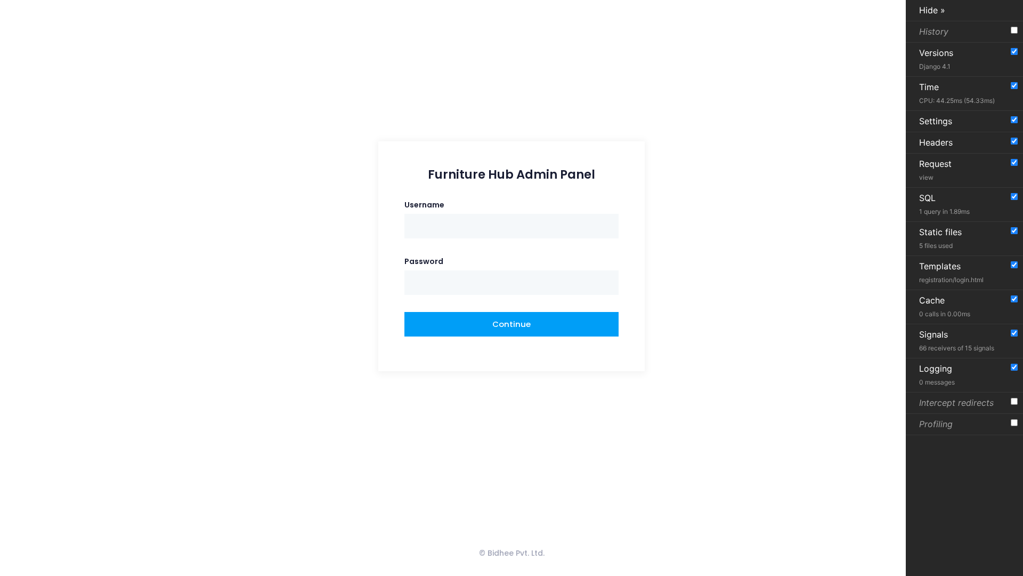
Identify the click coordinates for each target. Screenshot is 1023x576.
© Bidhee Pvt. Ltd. (512, 553)
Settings (935, 121)
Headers (936, 142)
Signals (956, 340)
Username (424, 204)
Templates (951, 272)
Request (935, 169)
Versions (936, 58)
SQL (944, 204)
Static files (940, 238)
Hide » (932, 10)
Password (423, 261)
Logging (937, 374)
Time (957, 93)
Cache (944, 306)
